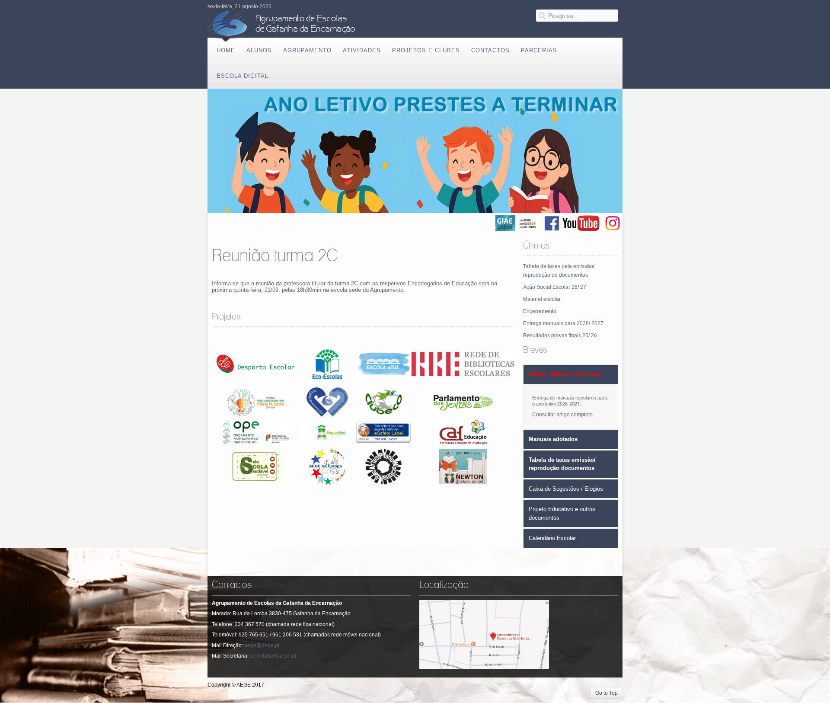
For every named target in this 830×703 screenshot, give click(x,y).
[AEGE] (283, 24)
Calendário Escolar (552, 538)
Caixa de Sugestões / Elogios (566, 489)
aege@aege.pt (261, 645)
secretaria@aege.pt (273, 656)
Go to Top (606, 693)
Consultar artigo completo (562, 415)
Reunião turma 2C (275, 256)
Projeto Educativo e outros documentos (562, 513)
